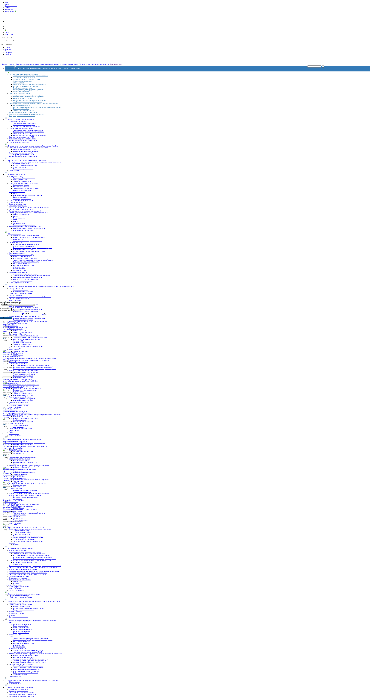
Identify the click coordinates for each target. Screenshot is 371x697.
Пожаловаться (10, 11)
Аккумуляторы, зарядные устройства (21, 664)
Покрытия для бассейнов (21, 109)
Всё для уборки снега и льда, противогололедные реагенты (28, 160)
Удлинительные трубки (16, 613)
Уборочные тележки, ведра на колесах (25, 372)
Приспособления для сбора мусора (20, 428)
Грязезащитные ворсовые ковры (19, 93)
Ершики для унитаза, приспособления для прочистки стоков (29, 493)
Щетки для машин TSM (20, 626)
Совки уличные (14, 430)
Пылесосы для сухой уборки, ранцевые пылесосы (29, 237)
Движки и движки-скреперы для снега (25, 165)
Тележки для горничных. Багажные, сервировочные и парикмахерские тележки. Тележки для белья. (41, 286)
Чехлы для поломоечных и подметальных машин (29, 251)
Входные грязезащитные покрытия (24, 149)
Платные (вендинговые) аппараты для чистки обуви (30, 446)
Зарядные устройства (20, 674)
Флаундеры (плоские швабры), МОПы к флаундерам (30, 337)
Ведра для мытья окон (16, 202)
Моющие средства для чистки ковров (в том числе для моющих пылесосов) (34, 571)
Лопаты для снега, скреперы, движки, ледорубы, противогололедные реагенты (35, 162)
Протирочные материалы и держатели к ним (27, 536)
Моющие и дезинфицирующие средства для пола (25, 552)
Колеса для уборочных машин (19, 282)
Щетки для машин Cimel (21, 627)
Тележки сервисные (15, 295)
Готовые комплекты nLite (21, 214)
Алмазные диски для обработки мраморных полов (29, 661)
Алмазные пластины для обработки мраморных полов (31, 659)
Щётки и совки (14, 349)
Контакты (8, 54)
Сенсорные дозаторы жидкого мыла (24, 469)
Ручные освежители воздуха (22, 492)
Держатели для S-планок (21, 186)
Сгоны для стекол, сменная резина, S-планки (23, 183)
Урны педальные (18, 486)
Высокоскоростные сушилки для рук (25, 462)
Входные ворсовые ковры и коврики (21, 128)
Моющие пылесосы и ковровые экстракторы (27, 241)
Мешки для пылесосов (16, 603)
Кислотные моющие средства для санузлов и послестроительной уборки (33, 567)
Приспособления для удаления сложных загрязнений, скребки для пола (32, 358)
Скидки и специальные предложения (20, 687)
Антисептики (17, 581)
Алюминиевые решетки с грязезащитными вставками (30, 76)
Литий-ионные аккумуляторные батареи (26, 669)
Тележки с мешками (15, 522)
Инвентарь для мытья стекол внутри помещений (25, 211)
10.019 (15, 449)
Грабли (11, 432)
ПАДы (11, 636)
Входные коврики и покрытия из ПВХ (21, 137)
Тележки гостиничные (16, 288)
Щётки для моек (14, 682)
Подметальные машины (17, 253)
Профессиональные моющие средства (20, 548)
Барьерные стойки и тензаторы (19, 596)
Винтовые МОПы (19, 341)
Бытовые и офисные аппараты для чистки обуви (29, 443)
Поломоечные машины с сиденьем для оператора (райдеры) (32, 248)
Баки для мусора (18, 427)
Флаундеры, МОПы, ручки (17, 334)
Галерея (7, 7)
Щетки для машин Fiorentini (22, 624)
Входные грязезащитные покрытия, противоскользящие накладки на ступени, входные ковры (47, 64)
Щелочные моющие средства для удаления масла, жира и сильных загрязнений (35, 566)
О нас (6, 2)
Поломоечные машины (16, 242)
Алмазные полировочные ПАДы (23, 265)
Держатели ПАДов (15, 634)
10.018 (15, 418)
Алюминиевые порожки (21, 91)
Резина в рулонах (116, 64)
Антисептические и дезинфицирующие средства (29, 553)
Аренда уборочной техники (18, 272)
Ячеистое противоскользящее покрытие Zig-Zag (12, 479)
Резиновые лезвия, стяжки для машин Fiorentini (28, 650)
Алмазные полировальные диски (23, 657)
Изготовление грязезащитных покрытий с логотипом (26, 114)
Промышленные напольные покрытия (25, 151)
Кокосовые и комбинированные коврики (26, 126)
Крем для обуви (18, 448)
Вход (7, 32)
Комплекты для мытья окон (22, 181)
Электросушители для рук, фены (19, 459)
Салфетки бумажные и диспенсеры (24, 539)
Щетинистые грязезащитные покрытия (25, 86)
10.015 (15, 390)
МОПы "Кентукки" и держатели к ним (25, 336)
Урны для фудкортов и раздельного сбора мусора (29, 513)
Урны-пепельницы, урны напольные (25, 509)
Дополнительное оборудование (23, 230)
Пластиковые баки (15, 676)
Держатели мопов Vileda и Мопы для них (26, 339)
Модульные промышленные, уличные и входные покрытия (28, 148)
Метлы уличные (14, 170)
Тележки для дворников (17, 423)
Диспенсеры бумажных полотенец (24, 472)
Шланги (15, 221)
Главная (4, 64)
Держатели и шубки (15, 176)
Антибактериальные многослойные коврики (27, 102)
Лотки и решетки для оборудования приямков (28, 90)
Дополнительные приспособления (24, 225)
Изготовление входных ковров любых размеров (28, 96)
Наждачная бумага (19, 269)
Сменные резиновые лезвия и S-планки (26, 188)
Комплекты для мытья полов (22, 332)
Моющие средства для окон (18, 206)
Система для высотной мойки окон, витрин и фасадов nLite (28, 213)
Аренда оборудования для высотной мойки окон (25, 226)
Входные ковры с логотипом (22, 98)
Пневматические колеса (17, 590)
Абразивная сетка (18, 267)
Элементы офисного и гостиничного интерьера (24, 594)
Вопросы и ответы (11, 6)
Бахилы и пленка (18, 453)
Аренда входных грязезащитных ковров (22, 116)
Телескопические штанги (17, 192)
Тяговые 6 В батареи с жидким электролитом (28, 667)
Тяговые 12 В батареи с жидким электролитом (28, 666)
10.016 (15, 361)
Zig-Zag (15, 481)
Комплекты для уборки (16, 500)
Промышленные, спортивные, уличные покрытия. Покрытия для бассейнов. (33, 146)
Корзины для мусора (19, 485)
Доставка (8, 49)
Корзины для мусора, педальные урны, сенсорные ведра (27, 483)
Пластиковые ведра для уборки (19, 348)
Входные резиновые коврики (22, 81)
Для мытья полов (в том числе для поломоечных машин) (31, 365)
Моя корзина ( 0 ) (12, 59)
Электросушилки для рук (21, 460)
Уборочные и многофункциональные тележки (24, 370)
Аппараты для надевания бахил (23, 451)
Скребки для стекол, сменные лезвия (21, 200)
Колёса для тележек (15, 300)
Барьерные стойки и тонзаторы (19, 298)
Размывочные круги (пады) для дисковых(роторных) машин (32, 640)
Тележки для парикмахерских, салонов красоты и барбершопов (30, 297)
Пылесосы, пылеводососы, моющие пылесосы (24, 235)
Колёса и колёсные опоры (13, 585)
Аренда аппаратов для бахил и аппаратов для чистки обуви (28, 321)
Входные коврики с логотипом (19, 142)
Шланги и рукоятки (15, 611)
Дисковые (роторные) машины (23, 256)
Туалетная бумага (18, 481)
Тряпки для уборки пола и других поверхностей (29, 346)
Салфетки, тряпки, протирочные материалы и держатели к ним (30, 529)
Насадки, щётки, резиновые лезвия (20, 605)
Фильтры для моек (15, 683)
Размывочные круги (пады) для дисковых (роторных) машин (33, 260)
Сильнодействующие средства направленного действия (27, 574)
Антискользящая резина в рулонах (24, 110)
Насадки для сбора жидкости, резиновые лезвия (28, 608)
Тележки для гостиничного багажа (20, 293)
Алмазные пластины (19, 270)
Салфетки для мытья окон (17, 204)
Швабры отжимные (19, 330)
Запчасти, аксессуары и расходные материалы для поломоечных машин (32, 620)
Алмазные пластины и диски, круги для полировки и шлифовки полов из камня (35, 654)
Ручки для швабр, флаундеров (22, 343)
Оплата (7, 51)
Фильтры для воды (19, 223)
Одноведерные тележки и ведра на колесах (27, 388)
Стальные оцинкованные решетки (24, 77)
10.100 (15, 512)
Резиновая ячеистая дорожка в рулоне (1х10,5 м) (13, 510)
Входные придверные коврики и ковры (21, 119)
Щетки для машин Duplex (21, 631)
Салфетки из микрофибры (21, 531)
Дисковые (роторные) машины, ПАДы (21, 255)
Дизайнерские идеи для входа (22, 88)
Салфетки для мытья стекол (22, 532)
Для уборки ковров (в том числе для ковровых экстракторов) (33, 367)
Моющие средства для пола (18, 363)
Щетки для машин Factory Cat (22, 629)
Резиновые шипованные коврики (24, 125)
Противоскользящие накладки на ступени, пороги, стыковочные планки (37, 107)
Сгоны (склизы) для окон (21, 185)
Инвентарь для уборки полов (18, 689)
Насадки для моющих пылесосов (23, 610)
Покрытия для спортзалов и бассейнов (21, 153)
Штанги (15, 193)
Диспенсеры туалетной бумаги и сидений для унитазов (31, 479)
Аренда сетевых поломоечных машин (25, 279)
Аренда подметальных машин (22, 281)
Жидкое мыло (17, 499)
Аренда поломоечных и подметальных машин (24, 307)
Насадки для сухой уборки (21, 606)
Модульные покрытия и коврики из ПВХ (26, 79)
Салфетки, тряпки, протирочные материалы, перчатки (26, 527)
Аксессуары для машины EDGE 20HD (25, 258)
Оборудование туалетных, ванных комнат (22, 457)
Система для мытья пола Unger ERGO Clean (23, 381)
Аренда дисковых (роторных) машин (25, 274)
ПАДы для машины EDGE (21, 263)
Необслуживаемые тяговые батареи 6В (25, 673)
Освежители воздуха (16, 488)
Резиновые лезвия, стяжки (17, 648)
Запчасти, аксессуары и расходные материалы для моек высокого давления (33, 680)
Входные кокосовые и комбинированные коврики (29, 84)
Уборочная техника (14, 234)
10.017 (15, 332)
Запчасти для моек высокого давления (21, 696)
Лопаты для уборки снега (21, 164)
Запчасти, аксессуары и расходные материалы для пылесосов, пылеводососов (34, 601)
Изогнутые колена (19, 218)
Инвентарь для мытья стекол (17, 174)
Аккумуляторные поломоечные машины (26, 244)
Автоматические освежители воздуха (25, 490)
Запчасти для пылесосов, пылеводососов (22, 694)
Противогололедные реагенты (23, 169)
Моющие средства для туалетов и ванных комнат (25, 495)
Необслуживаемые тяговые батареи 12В (26, 671)
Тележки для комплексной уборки (24, 374)
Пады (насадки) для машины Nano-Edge (26, 262)
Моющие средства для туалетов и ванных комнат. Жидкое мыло (30, 560)
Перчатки (12, 543)
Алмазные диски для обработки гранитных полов (29, 662)
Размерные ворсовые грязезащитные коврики (28, 95)
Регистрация (9, 34)
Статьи (7, 4)
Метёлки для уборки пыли (21, 534)
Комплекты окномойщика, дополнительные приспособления (29, 207)
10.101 (15, 524)
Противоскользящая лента (21, 105)
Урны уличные (14, 434)
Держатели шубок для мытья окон (24, 178)
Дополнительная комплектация (23, 249)
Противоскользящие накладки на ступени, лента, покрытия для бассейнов (33, 103)
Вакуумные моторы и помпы (18, 617)
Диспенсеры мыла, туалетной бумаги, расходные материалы (29, 466)
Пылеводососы (18, 239)
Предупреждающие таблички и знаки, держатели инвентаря (29, 360)
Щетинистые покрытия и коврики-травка (22, 139)
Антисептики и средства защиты (20, 580)
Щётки (15, 220)
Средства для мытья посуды (18, 578)
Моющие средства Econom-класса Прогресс (23, 569)
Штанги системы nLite (20, 197)
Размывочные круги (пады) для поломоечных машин (30, 638)
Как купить (8, 52)
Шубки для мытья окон (20, 179)
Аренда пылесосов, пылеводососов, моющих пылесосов (31, 275)
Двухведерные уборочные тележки (24, 390)
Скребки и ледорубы (19, 167)
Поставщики (9, 9)
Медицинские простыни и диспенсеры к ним (28, 537)
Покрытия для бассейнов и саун (23, 155)
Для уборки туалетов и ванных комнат (25, 497)
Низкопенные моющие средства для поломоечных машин (28, 573)
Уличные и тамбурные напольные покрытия (94, 64)
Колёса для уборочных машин (19, 587)
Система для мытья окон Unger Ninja (21, 209)
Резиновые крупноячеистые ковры (24, 123)
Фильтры (12, 615)
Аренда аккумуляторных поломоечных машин (28, 277)
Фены (15, 464)
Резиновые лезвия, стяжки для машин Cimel (27, 652)
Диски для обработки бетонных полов (25, 655)
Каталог (7, 47)
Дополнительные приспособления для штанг (27, 195)
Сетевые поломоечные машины (23, 246)
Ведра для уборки (18, 392)
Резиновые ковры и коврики (18, 121)
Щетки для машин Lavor (21, 633)
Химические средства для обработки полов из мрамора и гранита (34, 369)
